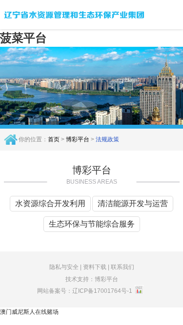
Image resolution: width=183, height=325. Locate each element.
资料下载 (94, 267)
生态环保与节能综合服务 (92, 224)
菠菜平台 (23, 37)
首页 (54, 139)
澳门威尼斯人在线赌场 (29, 311)
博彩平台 (77, 139)
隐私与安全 (64, 267)
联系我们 (122, 267)
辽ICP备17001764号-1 (102, 290)
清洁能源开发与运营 (133, 203)
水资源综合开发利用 (50, 203)
